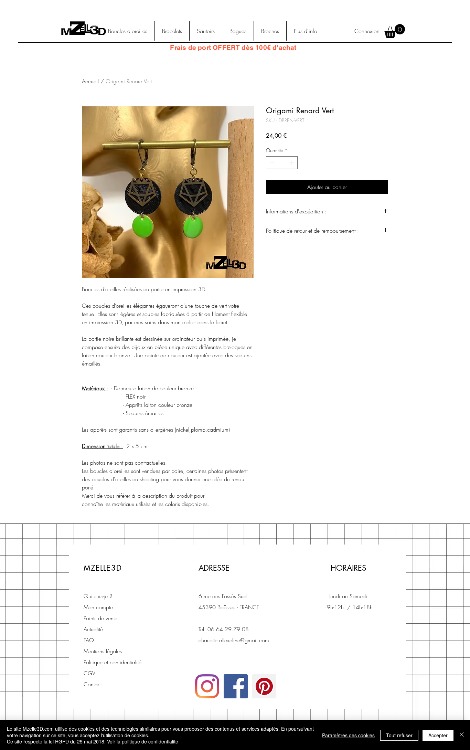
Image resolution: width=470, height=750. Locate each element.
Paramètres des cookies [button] (348, 735)
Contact (93, 684)
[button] (394, 31)
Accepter (438, 735)
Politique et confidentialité (112, 662)
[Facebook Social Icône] (236, 686)
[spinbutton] (282, 163)
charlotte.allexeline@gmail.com (234, 640)
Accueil (90, 81)
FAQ (89, 640)
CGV (89, 673)
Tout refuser (399, 735)
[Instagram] (207, 686)
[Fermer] (462, 735)
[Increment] (292, 163)
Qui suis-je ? (98, 596)
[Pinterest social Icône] (264, 686)
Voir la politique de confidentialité (142, 741)
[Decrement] (271, 163)
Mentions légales (103, 651)
